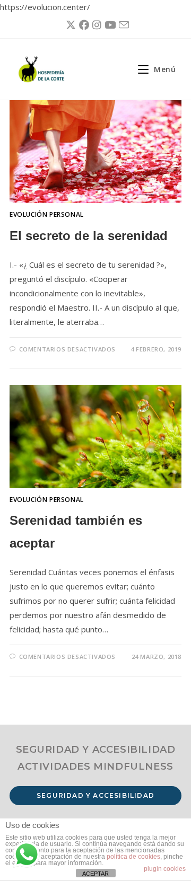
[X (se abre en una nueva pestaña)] (69, 25)
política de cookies (133, 856)
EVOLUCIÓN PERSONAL (47, 214)
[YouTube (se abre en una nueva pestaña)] (108, 25)
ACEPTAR (95, 873)
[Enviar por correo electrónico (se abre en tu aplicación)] (122, 25)
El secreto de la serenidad (89, 235)
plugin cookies (165, 869)
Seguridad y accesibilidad (95, 795)
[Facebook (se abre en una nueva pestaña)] (82, 25)
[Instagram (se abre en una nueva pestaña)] (95, 25)
